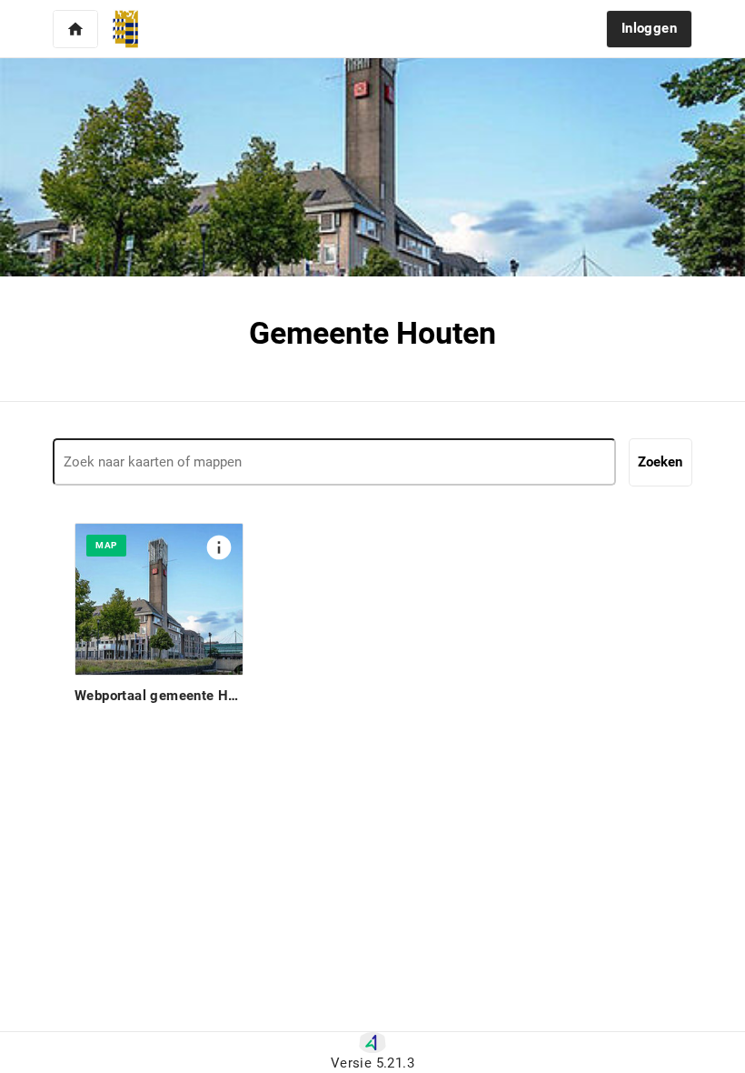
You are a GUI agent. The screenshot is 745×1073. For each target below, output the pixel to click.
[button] (75, 29)
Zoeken (660, 462)
